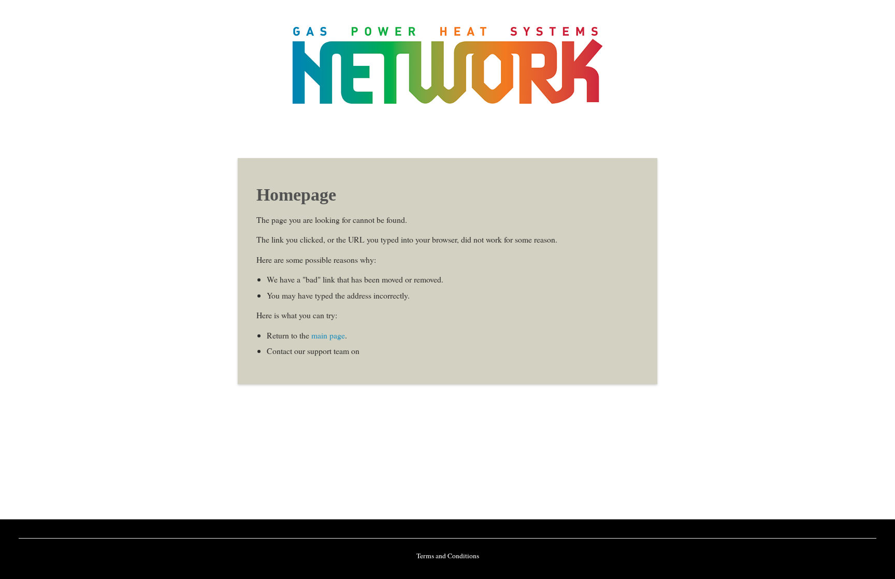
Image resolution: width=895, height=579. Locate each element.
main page (328, 335)
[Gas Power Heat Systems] (447, 101)
